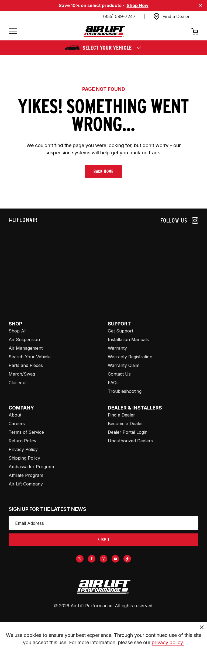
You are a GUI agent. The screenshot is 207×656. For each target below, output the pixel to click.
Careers (17, 423)
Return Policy (22, 440)
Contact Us (119, 374)
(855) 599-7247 (119, 16)
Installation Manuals (128, 339)
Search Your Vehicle (30, 356)
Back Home (103, 171)
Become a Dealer (125, 423)
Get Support (120, 331)
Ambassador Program (31, 466)
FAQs (113, 382)
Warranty (117, 348)
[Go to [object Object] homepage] (103, 587)
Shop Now (138, 5)
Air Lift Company (26, 484)
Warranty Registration (130, 356)
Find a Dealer (121, 415)
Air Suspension (24, 339)
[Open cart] (194, 31)
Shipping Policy (24, 458)
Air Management (26, 348)
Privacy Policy (23, 449)
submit (103, 539)
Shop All (17, 331)
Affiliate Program (26, 475)
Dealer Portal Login (127, 432)
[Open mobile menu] (13, 31)
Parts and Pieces (26, 365)
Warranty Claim (123, 365)
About (15, 415)
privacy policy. (168, 642)
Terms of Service (26, 432)
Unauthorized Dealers (130, 440)
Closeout (18, 382)
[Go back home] (104, 31)
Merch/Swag (22, 374)
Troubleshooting (125, 391)
